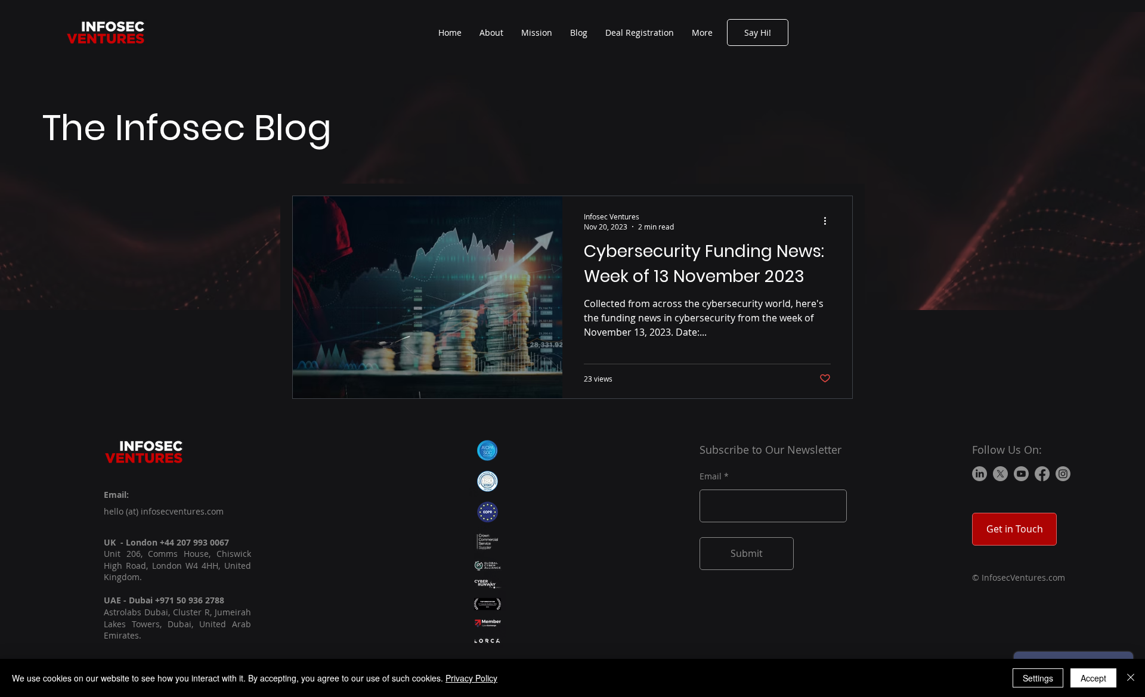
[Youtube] (1021, 473)
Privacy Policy (471, 678)
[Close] (1131, 677)
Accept (1093, 678)
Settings (1038, 678)
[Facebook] (1042, 473)
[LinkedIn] (979, 473)
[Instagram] (1063, 473)
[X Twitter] (1000, 473)
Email (711, 476)
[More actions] (829, 221)
